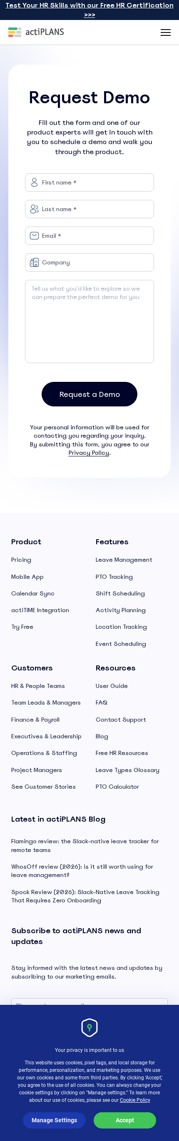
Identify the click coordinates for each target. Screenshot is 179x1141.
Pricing (21, 559)
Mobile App (27, 576)
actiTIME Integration (40, 610)
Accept (125, 1120)
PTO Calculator (117, 786)
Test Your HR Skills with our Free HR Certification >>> (89, 10)
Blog (102, 736)
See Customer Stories (43, 786)
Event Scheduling (121, 644)
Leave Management (124, 559)
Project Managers (36, 770)
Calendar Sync (33, 593)
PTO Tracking (114, 576)
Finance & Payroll (35, 719)
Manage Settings (54, 1120)
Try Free (22, 626)
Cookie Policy (135, 1100)
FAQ (101, 702)
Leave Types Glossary (127, 770)
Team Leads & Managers (46, 702)
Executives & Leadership (46, 736)
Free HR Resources (122, 753)
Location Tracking (121, 626)
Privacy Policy (89, 452)
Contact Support (121, 719)
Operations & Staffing (44, 753)
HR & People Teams (38, 686)
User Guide (112, 686)
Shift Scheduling (120, 593)
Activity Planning (121, 610)
